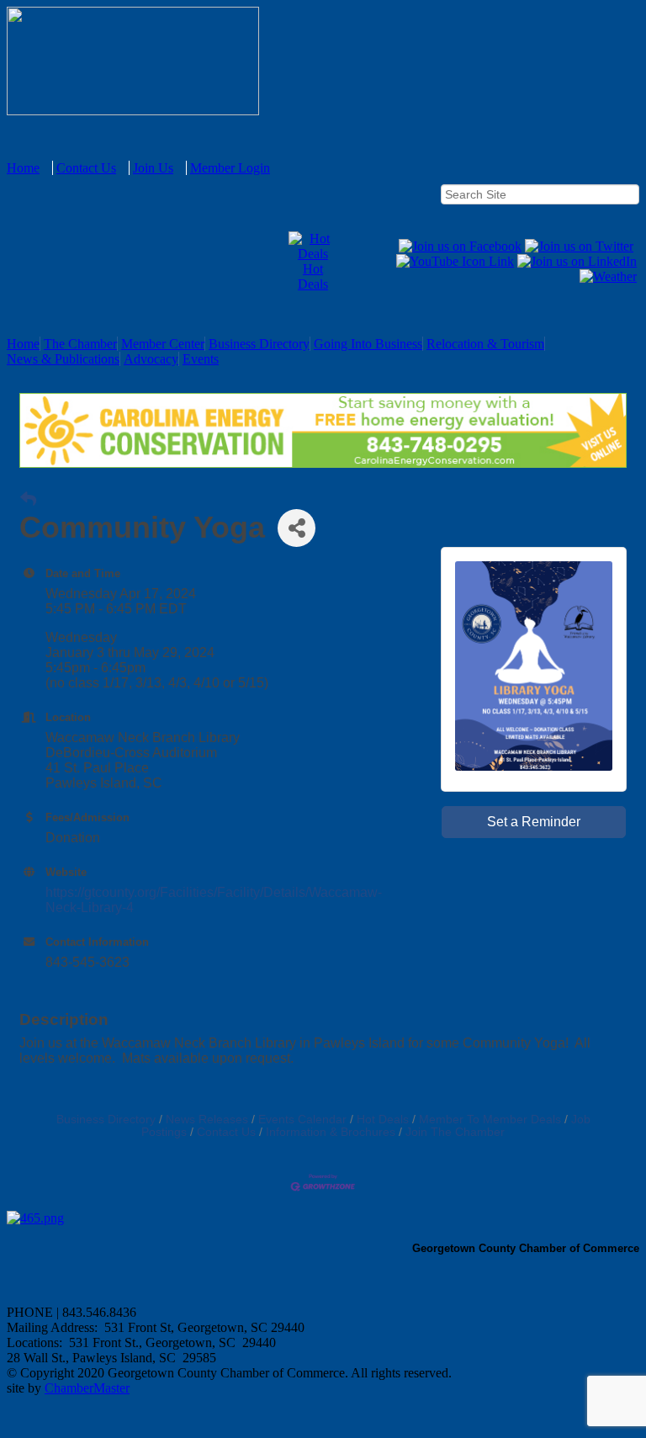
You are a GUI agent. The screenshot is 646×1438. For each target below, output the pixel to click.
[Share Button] (296, 528)
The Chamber (80, 344)
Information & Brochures (330, 1132)
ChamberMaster (87, 1388)
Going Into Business (368, 344)
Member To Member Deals (490, 1119)
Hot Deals (313, 276)
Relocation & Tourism (485, 344)
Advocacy (151, 359)
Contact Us (86, 168)
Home (23, 168)
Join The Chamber (455, 1132)
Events (201, 359)
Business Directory (259, 344)
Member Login (230, 168)
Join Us (153, 168)
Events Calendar (302, 1119)
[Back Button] (28, 500)
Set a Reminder (533, 822)
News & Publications (63, 359)
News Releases (207, 1119)
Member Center (162, 344)
